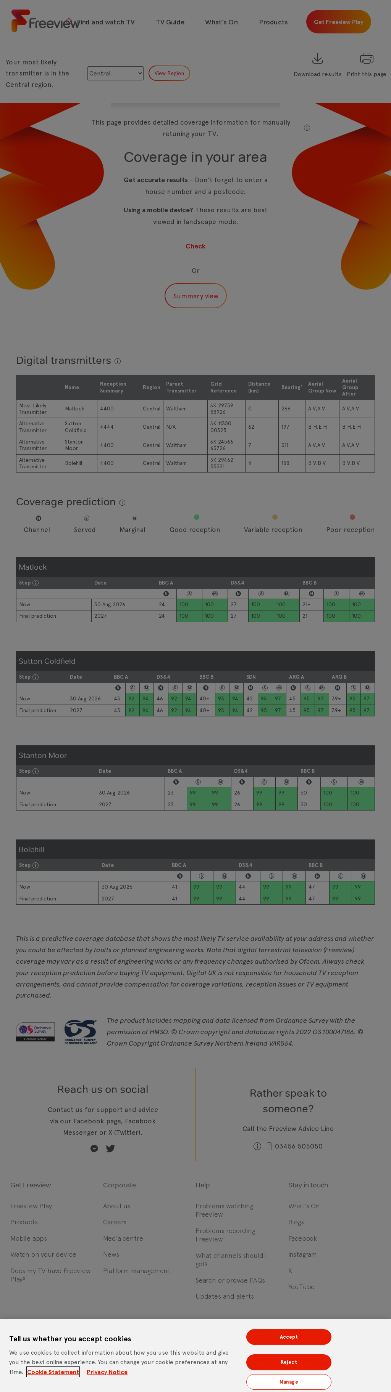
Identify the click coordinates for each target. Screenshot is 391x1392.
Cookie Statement (53, 1372)
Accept (289, 1337)
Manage (289, 1382)
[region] (195, 1355)
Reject (289, 1362)
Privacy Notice (107, 1372)
